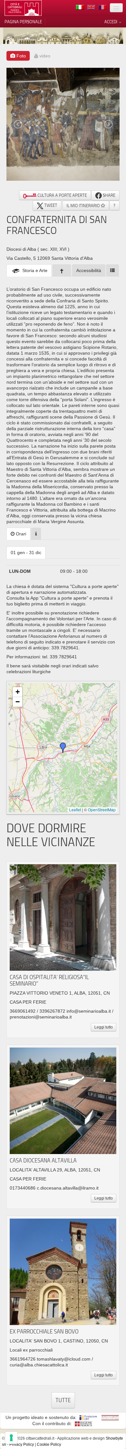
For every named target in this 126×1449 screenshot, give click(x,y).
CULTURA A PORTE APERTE (62, 195)
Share (108, 195)
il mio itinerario (84, 205)
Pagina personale (23, 22)
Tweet (50, 205)
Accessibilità (88, 270)
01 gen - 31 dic (26, 552)
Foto (20, 55)
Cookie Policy (49, 1444)
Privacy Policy (21, 1444)
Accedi (111, 22)
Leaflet (75, 809)
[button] (63, 748)
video (44, 55)
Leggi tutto (103, 1027)
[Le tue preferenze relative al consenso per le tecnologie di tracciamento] (11, 1438)
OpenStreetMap (102, 809)
